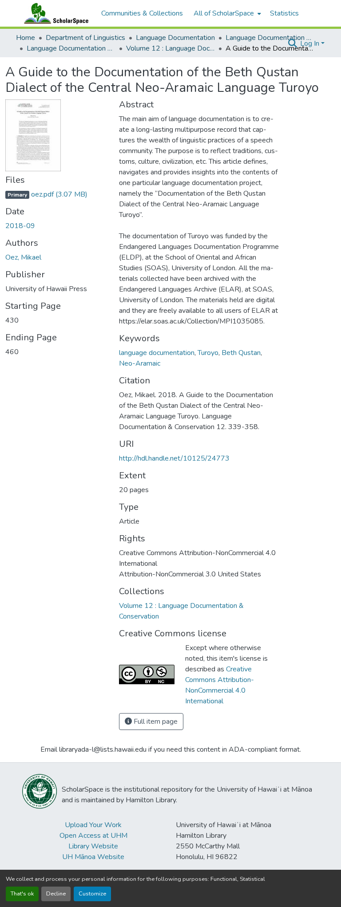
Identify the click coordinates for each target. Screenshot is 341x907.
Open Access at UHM (93, 835)
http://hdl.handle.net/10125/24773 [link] (174, 458)
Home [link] (25, 38)
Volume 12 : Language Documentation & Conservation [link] (170, 48)
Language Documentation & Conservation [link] (270, 38)
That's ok (22, 894)
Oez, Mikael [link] (23, 257)
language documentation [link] (156, 353)
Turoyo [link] (208, 353)
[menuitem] (226, 13)
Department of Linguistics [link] (85, 38)
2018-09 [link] (20, 226)
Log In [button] (310, 43)
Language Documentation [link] (175, 38)
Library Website (93, 846)
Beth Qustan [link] (241, 353)
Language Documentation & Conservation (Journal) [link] (71, 48)
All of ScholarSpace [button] (224, 13)
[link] (56, 194)
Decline (56, 894)
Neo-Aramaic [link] (139, 363)
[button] (54, 13)
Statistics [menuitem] (284, 13)
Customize (92, 894)
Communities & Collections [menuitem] (142, 13)
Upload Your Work (93, 825)
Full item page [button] (155, 721)
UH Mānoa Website (93, 857)
